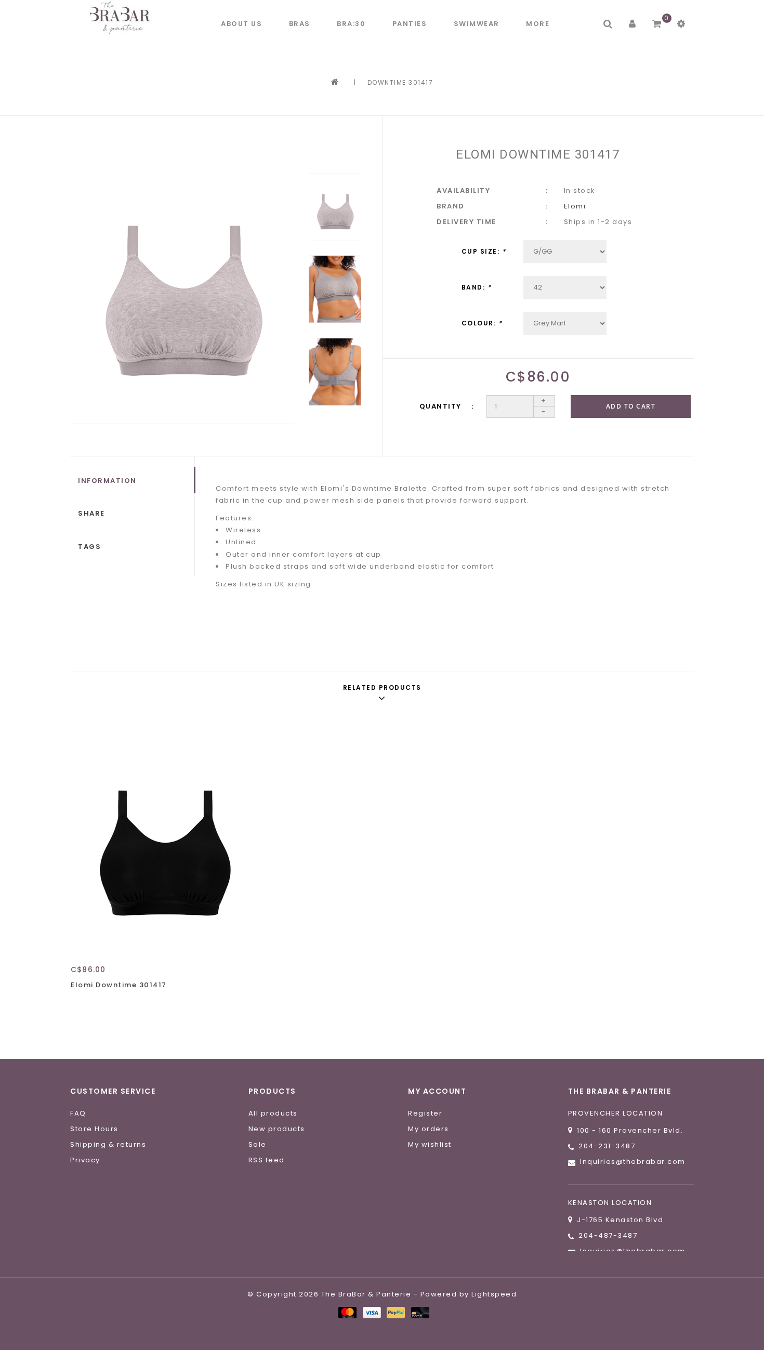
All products (273, 1113)
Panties (409, 24)
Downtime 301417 (400, 82)
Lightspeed (494, 1294)
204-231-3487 (606, 1146)
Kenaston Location (610, 1203)
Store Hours (94, 1129)
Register (425, 1113)
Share (91, 513)
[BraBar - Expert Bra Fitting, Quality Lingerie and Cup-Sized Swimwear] (122, 17)
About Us (241, 24)
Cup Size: (484, 251)
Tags (89, 547)
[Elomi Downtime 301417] (165, 835)
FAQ (78, 1113)
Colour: (482, 323)
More (537, 24)
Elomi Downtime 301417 (119, 985)
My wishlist (430, 1144)
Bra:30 (351, 24)
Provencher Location (615, 1113)
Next (335, 431)
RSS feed (266, 1160)
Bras (299, 24)
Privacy (85, 1160)
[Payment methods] (347, 1312)
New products (276, 1129)
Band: (477, 287)
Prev (335, 151)
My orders (428, 1129)
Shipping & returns (108, 1144)
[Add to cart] (81, 1003)
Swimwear (476, 24)
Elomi (575, 206)
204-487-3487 (607, 1235)
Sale (257, 1144)
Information (107, 481)
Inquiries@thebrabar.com (633, 1161)
